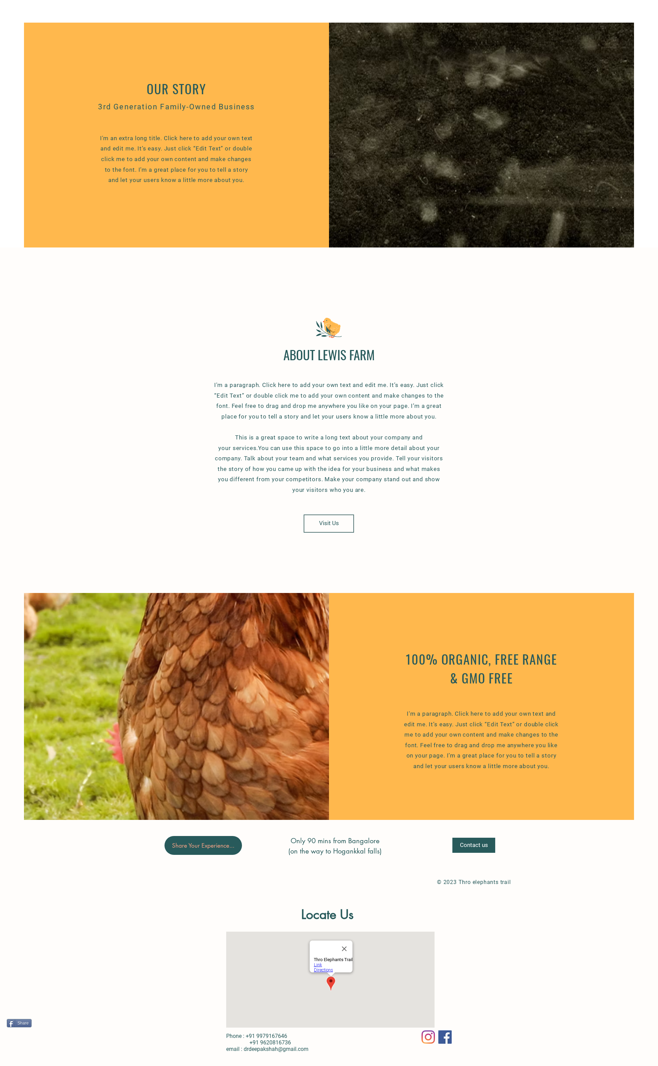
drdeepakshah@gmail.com (276, 1049)
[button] (203, 845)
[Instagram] (428, 1037)
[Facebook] (445, 1037)
